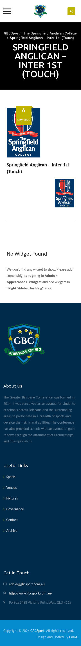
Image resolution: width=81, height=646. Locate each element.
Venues (11, 488)
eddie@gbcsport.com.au (27, 584)
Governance (15, 509)
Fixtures (12, 498)
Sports (10, 477)
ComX (73, 637)
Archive (11, 531)
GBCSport (37, 631)
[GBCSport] (40, 11)
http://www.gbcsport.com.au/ (30, 593)
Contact (12, 520)
